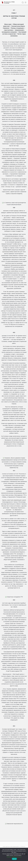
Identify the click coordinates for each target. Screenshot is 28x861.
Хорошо (14, 858)
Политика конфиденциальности (14, 856)
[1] (2, 202)
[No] (26, 854)
